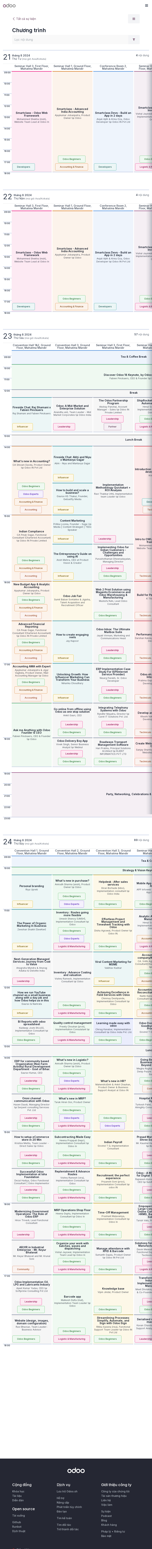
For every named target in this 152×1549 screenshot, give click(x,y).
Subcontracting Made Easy (72, 1136)
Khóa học (18, 1491)
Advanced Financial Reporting (32, 625)
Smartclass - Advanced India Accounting (72, 110)
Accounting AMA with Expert (32, 666)
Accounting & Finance (71, 166)
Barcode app (72, 1296)
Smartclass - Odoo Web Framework (32, 114)
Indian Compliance (31, 531)
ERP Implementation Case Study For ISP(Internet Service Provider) (113, 671)
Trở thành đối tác (68, 1529)
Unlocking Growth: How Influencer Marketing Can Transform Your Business (72, 677)
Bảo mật (106, 1535)
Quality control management (72, 1022)
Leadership (64, 426)
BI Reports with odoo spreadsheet (31, 1023)
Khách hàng (109, 1524)
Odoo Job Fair (72, 596)
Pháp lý (106, 1531)
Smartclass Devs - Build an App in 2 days (113, 114)
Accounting (31, 509)
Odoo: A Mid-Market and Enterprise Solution (72, 407)
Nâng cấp (63, 1502)
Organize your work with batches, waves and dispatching (72, 1246)
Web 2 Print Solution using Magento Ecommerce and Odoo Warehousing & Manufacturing (113, 593)
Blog (104, 1520)
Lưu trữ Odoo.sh (67, 1491)
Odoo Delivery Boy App (72, 740)
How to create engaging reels (72, 636)
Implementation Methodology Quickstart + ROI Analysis (113, 487)
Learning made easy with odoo (113, 1024)
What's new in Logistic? (72, 1059)
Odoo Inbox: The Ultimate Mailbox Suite (113, 630)
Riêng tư (119, 1531)
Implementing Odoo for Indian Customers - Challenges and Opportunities (113, 551)
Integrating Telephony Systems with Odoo (113, 709)
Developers (23, 166)
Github (16, 1522)
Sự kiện (106, 1511)
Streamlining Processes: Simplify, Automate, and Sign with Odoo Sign (113, 1320)
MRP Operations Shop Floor (72, 1210)
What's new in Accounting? (31, 461)
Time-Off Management (113, 1212)
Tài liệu (17, 1495)
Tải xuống (18, 1515)
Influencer (22, 426)
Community (23, 1269)
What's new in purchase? (72, 880)
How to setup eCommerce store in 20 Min (31, 1138)
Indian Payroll (113, 1142)
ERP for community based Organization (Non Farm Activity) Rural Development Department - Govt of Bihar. (31, 1065)
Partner (112, 426)
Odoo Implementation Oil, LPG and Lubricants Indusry (32, 1283)
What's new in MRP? (72, 1098)
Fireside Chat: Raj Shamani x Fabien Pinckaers (32, 408)
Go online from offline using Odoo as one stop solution (72, 710)
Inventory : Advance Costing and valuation (72, 974)
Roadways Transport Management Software (113, 743)
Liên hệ (106, 1500)
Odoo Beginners (72, 159)
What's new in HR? (113, 1081)
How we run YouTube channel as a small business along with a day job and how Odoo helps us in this (31, 996)
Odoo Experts (31, 494)
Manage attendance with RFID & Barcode (113, 1250)
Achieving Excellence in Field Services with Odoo (113, 993)
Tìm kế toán (64, 1518)
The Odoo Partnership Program (113, 402)
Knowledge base (113, 1288)
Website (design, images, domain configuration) (32, 1322)
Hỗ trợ (60, 1498)
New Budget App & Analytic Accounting (32, 585)
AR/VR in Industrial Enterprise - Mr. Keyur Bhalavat (31, 1250)
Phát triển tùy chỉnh (69, 1507)
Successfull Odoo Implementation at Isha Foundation (31, 1174)
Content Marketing (72, 520)
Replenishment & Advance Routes (72, 1173)
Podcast (106, 1515)
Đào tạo (62, 1511)
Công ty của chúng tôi (115, 1491)
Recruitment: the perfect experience (113, 1176)
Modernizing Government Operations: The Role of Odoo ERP (32, 1214)
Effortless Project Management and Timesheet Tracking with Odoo (113, 923)
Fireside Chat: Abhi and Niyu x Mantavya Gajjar (72, 458)
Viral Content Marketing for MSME (113, 963)
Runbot (17, 1526)
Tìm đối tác (64, 1524)
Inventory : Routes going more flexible (72, 914)
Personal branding (31, 886)
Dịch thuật (18, 1531)
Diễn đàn (18, 1500)
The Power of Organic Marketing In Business (31, 924)
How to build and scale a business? (72, 491)
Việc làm (106, 1504)
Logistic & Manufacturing (71, 946)
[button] (146, 5)
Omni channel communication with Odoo (31, 1099)
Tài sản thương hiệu (114, 1495)
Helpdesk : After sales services (113, 883)
